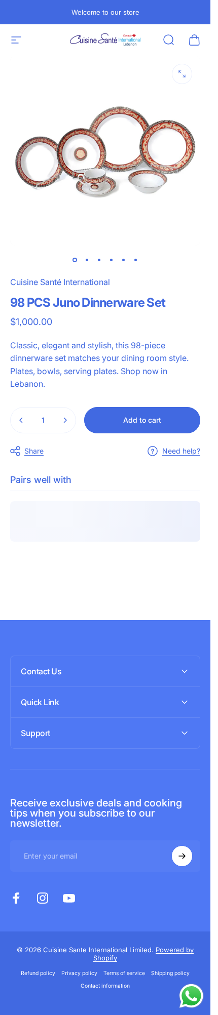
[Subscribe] (182, 856)
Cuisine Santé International (60, 282)
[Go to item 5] (124, 260)
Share (34, 450)
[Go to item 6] (136, 260)
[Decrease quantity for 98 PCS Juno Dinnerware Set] (21, 420)
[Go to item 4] (111, 260)
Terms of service (124, 973)
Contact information (105, 986)
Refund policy (38, 973)
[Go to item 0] (75, 260)
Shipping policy (170, 973)
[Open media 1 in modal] (182, 74)
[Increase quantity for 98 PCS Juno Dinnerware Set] (65, 420)
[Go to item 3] (99, 260)
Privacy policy (79, 973)
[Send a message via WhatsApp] (191, 996)
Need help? (181, 450)
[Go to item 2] (87, 260)
